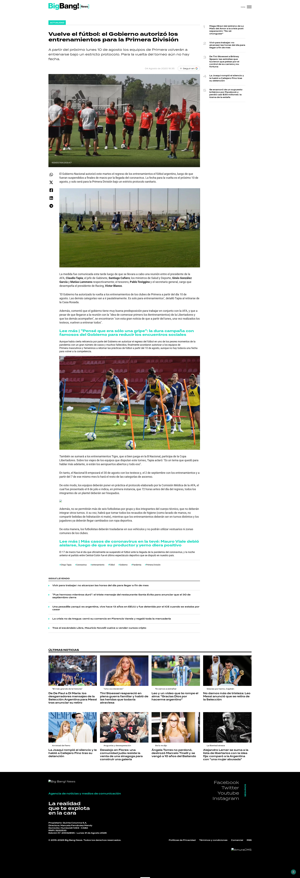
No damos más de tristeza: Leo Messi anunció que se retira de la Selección (226, 696)
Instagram (225, 798)
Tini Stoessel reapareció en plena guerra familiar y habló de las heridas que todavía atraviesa (124, 698)
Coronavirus (81, 564)
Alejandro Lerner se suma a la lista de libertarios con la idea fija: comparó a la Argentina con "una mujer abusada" (225, 754)
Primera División (153, 564)
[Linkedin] (51, 198)
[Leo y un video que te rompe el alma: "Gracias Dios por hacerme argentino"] (176, 670)
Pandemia (136, 564)
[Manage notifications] (293, 871)
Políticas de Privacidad (182, 840)
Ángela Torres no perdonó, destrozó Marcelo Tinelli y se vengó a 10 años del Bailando (174, 753)
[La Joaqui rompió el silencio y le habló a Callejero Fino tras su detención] (72, 727)
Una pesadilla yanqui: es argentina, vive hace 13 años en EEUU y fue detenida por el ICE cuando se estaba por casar (125, 608)
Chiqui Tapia (66, 564)
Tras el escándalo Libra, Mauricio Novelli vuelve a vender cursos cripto (99, 628)
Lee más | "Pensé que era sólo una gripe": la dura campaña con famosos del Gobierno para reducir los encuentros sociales (126, 332)
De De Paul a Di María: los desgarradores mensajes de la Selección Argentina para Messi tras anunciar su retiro (72, 698)
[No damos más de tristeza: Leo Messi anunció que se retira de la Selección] (227, 670)
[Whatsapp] (51, 174)
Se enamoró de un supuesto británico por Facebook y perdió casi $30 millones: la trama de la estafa (225, 93)
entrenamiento (98, 564)
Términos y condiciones (213, 840)
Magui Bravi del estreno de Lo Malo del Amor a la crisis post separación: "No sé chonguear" (226, 30)
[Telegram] (51, 206)
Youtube (228, 793)
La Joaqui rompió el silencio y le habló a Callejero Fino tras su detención (226, 78)
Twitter (230, 788)
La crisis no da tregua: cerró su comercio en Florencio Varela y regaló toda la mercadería (111, 619)
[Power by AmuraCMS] (241, 849)
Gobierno (124, 564)
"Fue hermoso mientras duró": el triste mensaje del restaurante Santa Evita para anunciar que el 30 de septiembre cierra (121, 596)
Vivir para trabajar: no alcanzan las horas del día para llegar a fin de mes (100, 585)
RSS (249, 840)
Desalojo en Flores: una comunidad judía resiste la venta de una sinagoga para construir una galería (121, 754)
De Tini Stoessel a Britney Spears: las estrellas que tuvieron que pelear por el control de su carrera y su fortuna (224, 61)
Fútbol (112, 564)
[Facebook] (51, 190)
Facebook (226, 782)
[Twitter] (51, 182)
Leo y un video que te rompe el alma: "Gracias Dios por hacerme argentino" (175, 696)
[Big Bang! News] (68, 6)
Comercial (237, 840)
